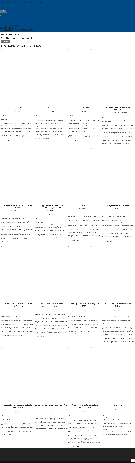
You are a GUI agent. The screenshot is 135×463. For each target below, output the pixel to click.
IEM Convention (39, 2)
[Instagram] (4, 6)
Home (2, 2)
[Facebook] (1, 6)
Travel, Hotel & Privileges (56, 455)
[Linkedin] (7, 6)
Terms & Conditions (55, 456)
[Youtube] (10, 6)
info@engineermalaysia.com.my (44, 457)
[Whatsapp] (12, 6)
